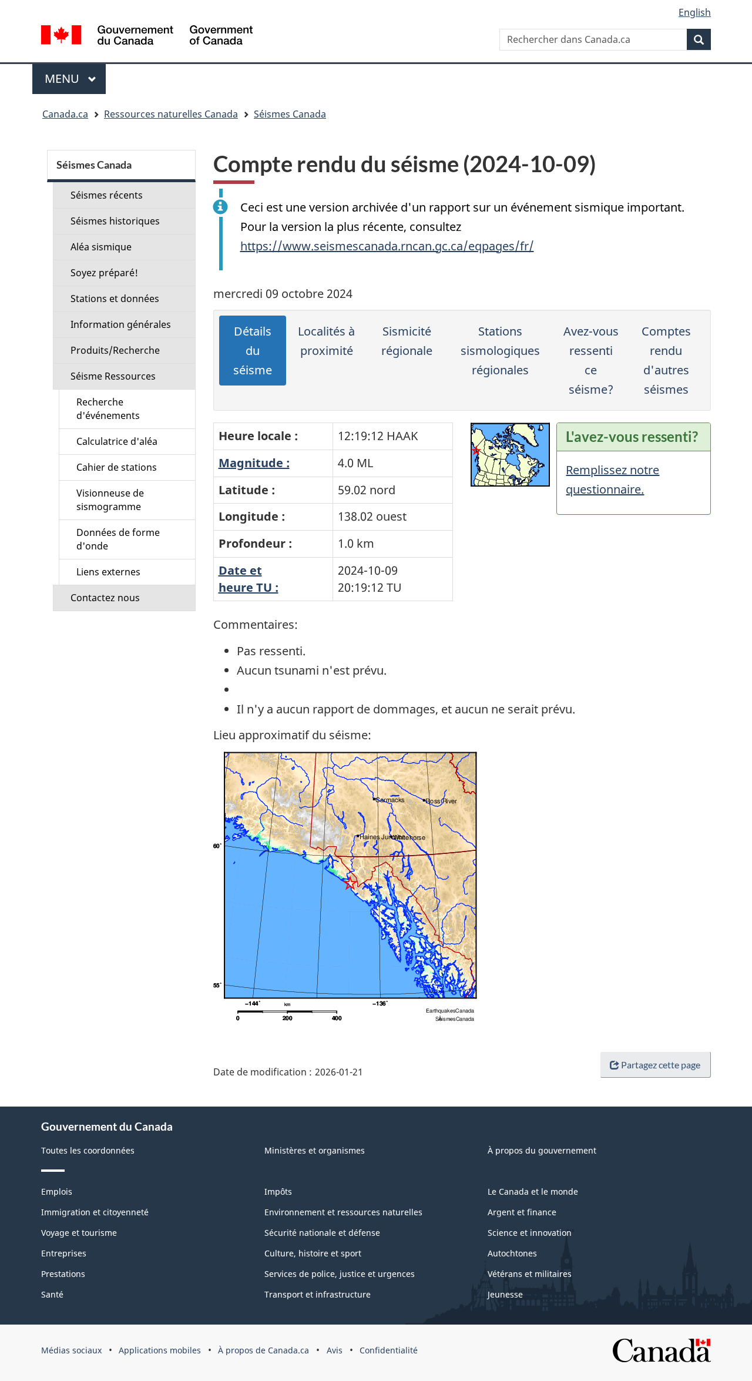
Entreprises (63, 1253)
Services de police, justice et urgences (339, 1273)
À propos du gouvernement (542, 1150)
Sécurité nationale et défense (322, 1232)
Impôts (278, 1191)
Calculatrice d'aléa (116, 441)
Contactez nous (105, 597)
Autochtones (512, 1253)
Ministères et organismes (314, 1150)
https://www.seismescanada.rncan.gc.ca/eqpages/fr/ (387, 246)
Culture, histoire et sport (312, 1253)
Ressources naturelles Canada (171, 114)
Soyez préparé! (104, 272)
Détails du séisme (252, 350)
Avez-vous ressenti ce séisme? (591, 360)
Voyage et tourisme (79, 1232)
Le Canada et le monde (533, 1191)
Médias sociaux (71, 1350)
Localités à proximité (326, 340)
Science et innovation (530, 1232)
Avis (335, 1350)
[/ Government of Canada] (147, 36)
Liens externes (108, 571)
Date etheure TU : (248, 578)
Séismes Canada (290, 114)
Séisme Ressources (113, 376)
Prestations (63, 1273)
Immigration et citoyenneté (95, 1212)
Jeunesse (505, 1294)
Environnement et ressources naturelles (343, 1212)
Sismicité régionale (406, 340)
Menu (75, 78)
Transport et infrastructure (317, 1294)
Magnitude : (254, 463)
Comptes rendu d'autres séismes (666, 360)
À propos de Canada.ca (263, 1350)
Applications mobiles (160, 1350)
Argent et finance (522, 1212)
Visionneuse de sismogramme (110, 500)
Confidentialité (389, 1350)
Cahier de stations (116, 467)
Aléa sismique (101, 246)
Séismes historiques (115, 220)
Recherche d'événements (108, 408)
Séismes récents (106, 195)
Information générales (120, 324)
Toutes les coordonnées (88, 1150)
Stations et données (114, 298)
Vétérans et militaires (530, 1273)
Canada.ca (65, 114)
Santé (52, 1294)
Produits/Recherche (115, 350)
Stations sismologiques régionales (500, 350)
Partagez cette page (660, 1064)
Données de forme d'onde (118, 539)
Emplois (56, 1191)
